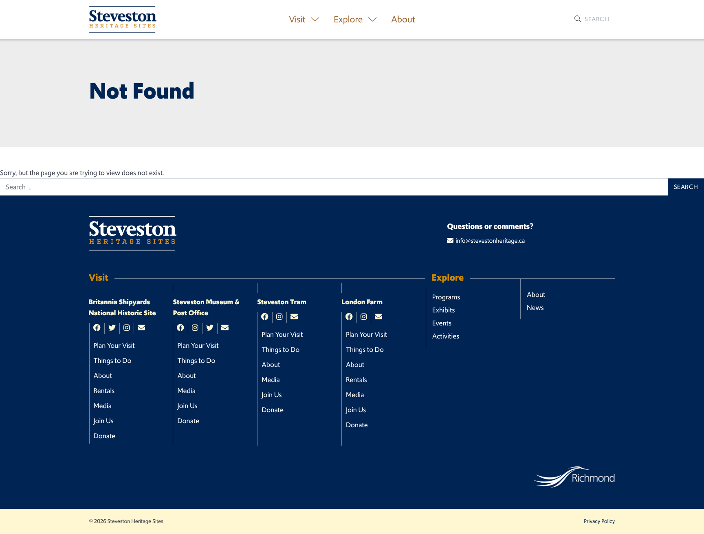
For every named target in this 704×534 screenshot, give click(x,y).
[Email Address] (141, 328)
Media (103, 406)
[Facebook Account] (97, 328)
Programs (446, 297)
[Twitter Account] (112, 328)
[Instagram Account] (126, 328)
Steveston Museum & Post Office (206, 307)
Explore (349, 19)
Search (596, 19)
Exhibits (443, 310)
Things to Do (113, 360)
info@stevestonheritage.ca (490, 241)
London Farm (362, 302)
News (535, 307)
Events (441, 323)
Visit (298, 19)
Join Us (104, 421)
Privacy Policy (599, 521)
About (403, 19)
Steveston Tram (281, 302)
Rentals (104, 391)
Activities (446, 336)
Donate (105, 436)
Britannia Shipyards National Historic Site (122, 307)
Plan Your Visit (114, 345)
